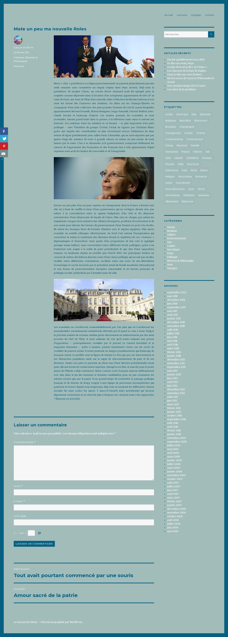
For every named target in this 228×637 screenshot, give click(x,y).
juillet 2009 (173, 445)
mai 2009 (172, 449)
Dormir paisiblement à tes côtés (186, 59)
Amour (171, 227)
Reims (204, 170)
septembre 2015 (176, 367)
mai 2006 (172, 531)
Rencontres (185, 176)
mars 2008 (173, 467)
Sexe (170, 264)
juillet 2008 (173, 464)
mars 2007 (173, 497)
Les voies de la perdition (181, 89)
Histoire (197, 151)
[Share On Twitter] (4, 138)
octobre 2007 (174, 479)
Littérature (192, 157)
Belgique (170, 120)
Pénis (194, 170)
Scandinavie (183, 182)
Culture (171, 234)
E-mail (19, 501)
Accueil (168, 15)
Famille (195, 145)
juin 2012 (172, 385)
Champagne (187, 126)
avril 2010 (172, 426)
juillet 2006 (173, 523)
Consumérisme (174, 139)
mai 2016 (172, 340)
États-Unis (187, 201)
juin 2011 (172, 400)
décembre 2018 (176, 299)
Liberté (178, 157)
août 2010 (172, 423)
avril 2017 (172, 314)
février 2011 (174, 408)
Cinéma (200, 133)
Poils (184, 170)
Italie (168, 157)
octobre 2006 (175, 516)
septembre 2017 (176, 307)
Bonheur (172, 230)
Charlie (188, 133)
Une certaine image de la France (186, 85)
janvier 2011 (174, 411)
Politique (19, 57)
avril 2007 (173, 494)
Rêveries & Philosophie (180, 260)
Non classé (173, 249)
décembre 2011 (176, 389)
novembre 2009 (176, 438)
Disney (169, 145)
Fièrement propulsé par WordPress (61, 622)
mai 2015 (172, 370)
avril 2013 (172, 382)
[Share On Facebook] (4, 131)
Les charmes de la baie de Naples (186, 70)
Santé (168, 182)
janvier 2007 (174, 505)
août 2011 (172, 396)
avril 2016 (172, 344)
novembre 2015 (176, 363)
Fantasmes (171, 151)
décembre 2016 (176, 322)
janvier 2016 (174, 355)
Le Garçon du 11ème (25, 622)
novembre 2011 (176, 393)
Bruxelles (170, 126)
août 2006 (173, 520)
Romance (201, 176)
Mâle (180, 164)
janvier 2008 (174, 471)
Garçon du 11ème (23, 47)
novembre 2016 (176, 326)
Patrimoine (171, 170)
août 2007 (173, 482)
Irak (208, 151)
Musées (169, 164)
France (186, 151)
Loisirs (171, 245)
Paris (170, 253)
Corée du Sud (194, 139)
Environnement (176, 238)
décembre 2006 (176, 508)
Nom (18, 486)
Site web (20, 516)
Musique (207, 157)
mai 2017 (172, 311)
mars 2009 (173, 456)
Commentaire (25, 442)
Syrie (191, 189)
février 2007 (174, 501)
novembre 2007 (176, 475)
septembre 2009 (177, 441)
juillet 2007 (173, 486)
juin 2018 (172, 303)
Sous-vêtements (175, 189)
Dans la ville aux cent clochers (184, 74)
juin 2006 (172, 527)
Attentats (205, 114)
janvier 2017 (174, 318)
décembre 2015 (176, 359)
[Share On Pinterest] (4, 146)
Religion (170, 176)
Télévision (189, 195)
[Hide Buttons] (2, 159)
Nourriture (193, 164)
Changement (173, 133)
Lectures (182, 15)
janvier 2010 (174, 434)
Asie (193, 114)
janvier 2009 (174, 460)
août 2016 (172, 329)
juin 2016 (172, 337)
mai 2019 (172, 296)
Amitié (169, 114)
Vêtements (171, 201)
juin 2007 (172, 490)
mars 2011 (173, 404)
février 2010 (174, 430)
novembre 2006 (176, 512)
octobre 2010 (174, 415)
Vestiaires (203, 195)
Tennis (201, 189)
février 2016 (174, 352)
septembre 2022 (176, 292)
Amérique (182, 114)
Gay (169, 242)
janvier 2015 (174, 374)
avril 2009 (173, 452)
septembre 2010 (176, 419)
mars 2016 (173, 348)
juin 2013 (172, 378)
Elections (19, 66)
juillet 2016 (173, 333)
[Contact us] (4, 153)
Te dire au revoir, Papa (180, 63)
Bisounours (200, 120)
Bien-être (185, 120)
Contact (209, 15)
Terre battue (172, 195)
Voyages (196, 15)
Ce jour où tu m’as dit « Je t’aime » (187, 67)
